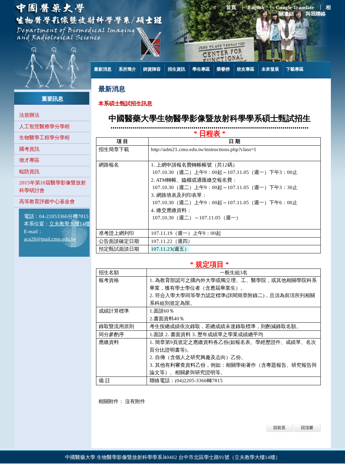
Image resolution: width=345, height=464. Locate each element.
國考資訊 (29, 149)
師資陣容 (152, 69)
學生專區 (201, 69)
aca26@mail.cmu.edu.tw (50, 239)
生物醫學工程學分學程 (44, 137)
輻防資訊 (29, 171)
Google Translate (295, 7)
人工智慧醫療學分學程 (44, 126)
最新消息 (103, 69)
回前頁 (279, 427)
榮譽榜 (223, 69)
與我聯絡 (316, 13)
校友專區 (245, 69)
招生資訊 (176, 69)
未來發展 (270, 69)
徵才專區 (29, 160)
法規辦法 (29, 115)
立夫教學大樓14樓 (69, 223)
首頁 (231, 7)
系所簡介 (127, 69)
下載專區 (295, 69)
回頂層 (307, 427)
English (256, 7)
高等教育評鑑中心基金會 (47, 201)
